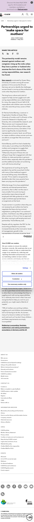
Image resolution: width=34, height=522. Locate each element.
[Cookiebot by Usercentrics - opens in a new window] (24, 236)
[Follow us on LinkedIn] (8, 486)
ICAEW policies (5, 430)
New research (6, 80)
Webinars (3, 461)
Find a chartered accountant (8, 371)
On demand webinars (7, 463)
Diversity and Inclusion (7, 369)
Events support (5, 470)
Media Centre (4, 376)
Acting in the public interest (8, 365)
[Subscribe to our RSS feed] (3, 494)
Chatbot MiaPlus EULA (7, 448)
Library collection (5, 422)
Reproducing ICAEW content (9, 439)
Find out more (22, 9)
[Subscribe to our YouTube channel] (25, 486)
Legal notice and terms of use (9, 441)
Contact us (4, 386)
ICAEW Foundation (6, 374)
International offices (6, 398)
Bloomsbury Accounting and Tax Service (12, 411)
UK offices (3, 393)
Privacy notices (5, 435)
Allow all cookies (17, 273)
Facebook (13, 54)
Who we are (4, 358)
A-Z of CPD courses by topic (8, 459)
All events (3, 456)
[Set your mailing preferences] (31, 486)
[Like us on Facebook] (14, 486)
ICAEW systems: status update (9, 391)
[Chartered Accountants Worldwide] (28, 502)
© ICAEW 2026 (5, 511)
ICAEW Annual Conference (8, 465)
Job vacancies (4, 378)
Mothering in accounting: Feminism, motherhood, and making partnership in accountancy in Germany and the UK (15, 327)
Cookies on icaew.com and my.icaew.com (12, 437)
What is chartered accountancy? (10, 367)
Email (18, 54)
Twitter (3, 54)
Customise (15, 279)
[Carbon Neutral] (9, 502)
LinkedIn (8, 54)
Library (3, 413)
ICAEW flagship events (7, 468)
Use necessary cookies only (17, 284)
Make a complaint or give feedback (10, 389)
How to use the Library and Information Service (14, 415)
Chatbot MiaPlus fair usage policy (10, 446)
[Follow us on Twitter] (3, 486)
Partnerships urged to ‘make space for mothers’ (19, 21)
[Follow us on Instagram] (20, 486)
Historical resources (6, 420)
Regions (3, 396)
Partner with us (5, 402)
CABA (2, 400)
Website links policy (6, 444)
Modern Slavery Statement (8, 432)
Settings (25, 268)
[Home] (6, 14)
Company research (6, 417)
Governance (4, 360)
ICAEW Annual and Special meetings (11, 362)
